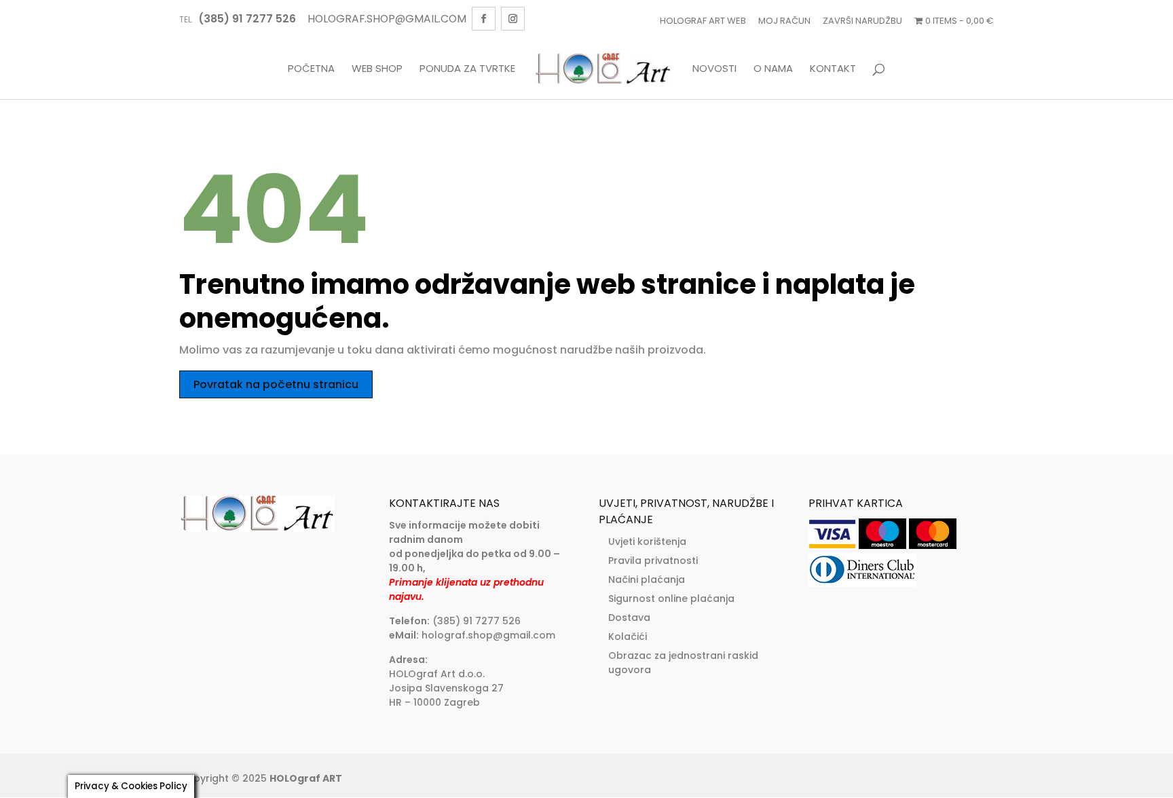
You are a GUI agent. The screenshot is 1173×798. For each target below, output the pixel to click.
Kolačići (627, 636)
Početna (311, 69)
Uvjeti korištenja (647, 541)
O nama (773, 69)
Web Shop (377, 69)
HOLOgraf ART (305, 778)
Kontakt (833, 69)
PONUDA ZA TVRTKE (467, 69)
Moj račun (784, 20)
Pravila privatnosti (653, 560)
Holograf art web (703, 20)
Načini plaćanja (646, 579)
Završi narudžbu (862, 20)
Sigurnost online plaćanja (671, 598)
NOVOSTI (714, 69)
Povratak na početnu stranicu (275, 384)
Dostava (629, 617)
